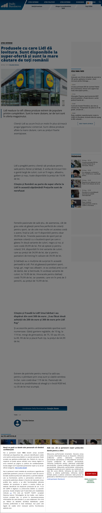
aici (11, 493)
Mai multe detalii (21, 468)
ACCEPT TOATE (91, 474)
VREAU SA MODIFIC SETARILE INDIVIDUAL (90, 480)
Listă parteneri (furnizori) (56, 479)
